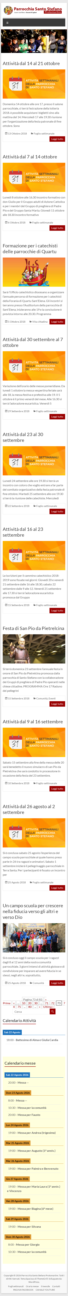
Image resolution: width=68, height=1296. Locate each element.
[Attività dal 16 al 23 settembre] (34, 542)
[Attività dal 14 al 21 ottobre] (34, 71)
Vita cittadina (40, 321)
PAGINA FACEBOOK (23, 1289)
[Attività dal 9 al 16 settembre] (34, 729)
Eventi (52, 698)
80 (30, 1006)
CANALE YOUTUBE (45, 1289)
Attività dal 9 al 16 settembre (33, 721)
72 (52, 1003)
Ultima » (48, 1006)
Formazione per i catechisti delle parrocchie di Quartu (30, 248)
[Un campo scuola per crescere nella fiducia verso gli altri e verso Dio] (34, 925)
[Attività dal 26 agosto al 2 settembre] (34, 820)
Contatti (56, 1286)
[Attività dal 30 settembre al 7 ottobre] (34, 353)
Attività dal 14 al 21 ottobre (31, 63)
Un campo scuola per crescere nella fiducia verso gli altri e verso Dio (33, 911)
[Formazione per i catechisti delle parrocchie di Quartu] (34, 259)
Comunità (42, 698)
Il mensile (45, 1286)
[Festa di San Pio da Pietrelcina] (34, 636)
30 (36, 1003)
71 (46, 1003)
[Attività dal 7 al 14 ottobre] (34, 164)
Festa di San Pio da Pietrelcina (33, 628)
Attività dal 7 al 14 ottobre (30, 156)
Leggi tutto (57, 138)
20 (29, 1003)
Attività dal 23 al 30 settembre (23, 437)
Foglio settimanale (44, 133)
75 (19, 1006)
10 (23, 1003)
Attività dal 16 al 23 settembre (23, 532)
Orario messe (32, 1286)
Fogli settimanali (16, 1286)
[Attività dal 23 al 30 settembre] (34, 448)
